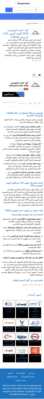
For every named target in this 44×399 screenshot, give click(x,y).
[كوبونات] (22, 3)
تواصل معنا (21, 373)
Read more (36, 60)
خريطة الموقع (12, 377)
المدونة (10, 373)
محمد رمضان (21, 380)
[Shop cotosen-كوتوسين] (35, 32)
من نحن (31, 373)
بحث (9, 10)
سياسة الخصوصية (28, 377)
